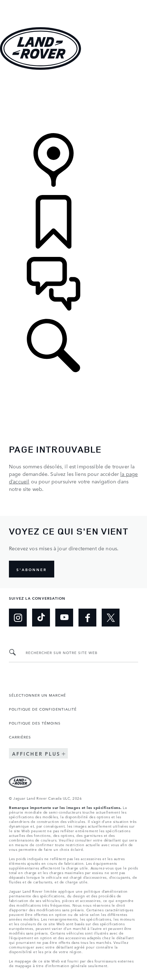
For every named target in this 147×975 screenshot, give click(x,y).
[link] (73, 102)
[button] (73, 3)
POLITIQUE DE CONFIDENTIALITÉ (43, 709)
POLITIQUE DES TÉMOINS (35, 723)
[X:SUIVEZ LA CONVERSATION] (111, 618)
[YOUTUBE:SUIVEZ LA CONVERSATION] (64, 618)
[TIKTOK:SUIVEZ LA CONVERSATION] (41, 618)
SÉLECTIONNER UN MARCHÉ (37, 695)
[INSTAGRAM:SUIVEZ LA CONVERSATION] (18, 618)
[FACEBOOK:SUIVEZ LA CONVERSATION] (87, 618)
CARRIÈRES (20, 737)
